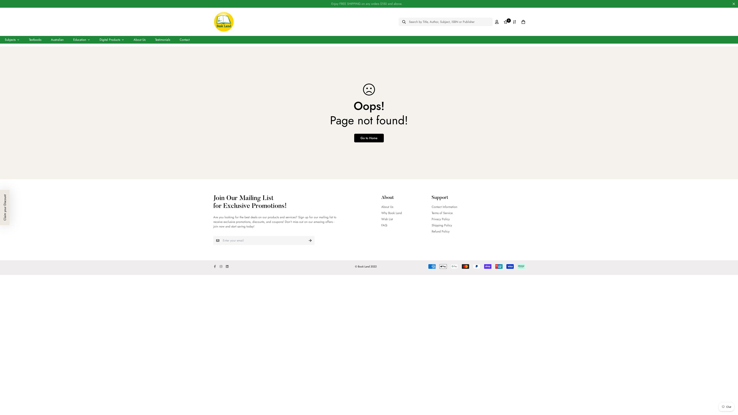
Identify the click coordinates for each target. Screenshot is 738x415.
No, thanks (369, 257)
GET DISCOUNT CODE (369, 244)
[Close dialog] (406, 153)
